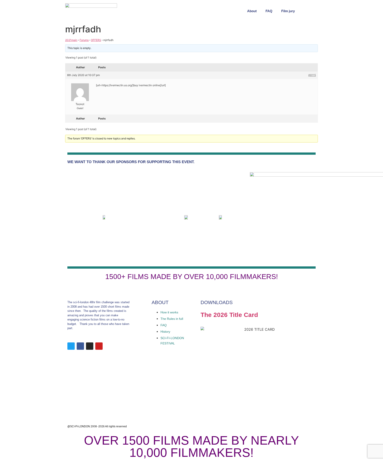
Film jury (288, 11)
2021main (71, 40)
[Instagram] (89, 346)
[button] (313, 11)
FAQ (269, 11)
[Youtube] (99, 346)
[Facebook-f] (80, 346)
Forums (84, 40)
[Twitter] (71, 346)
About (252, 11)
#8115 (312, 75)
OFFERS (96, 40)
